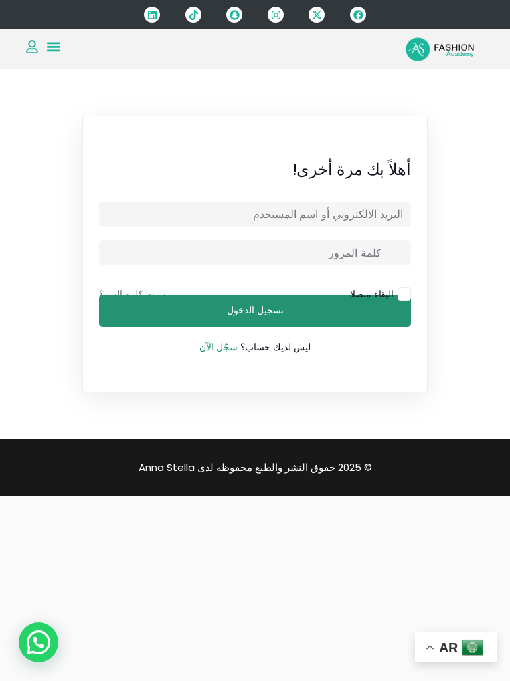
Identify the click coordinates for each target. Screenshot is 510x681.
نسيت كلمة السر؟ (134, 294)
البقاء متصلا (372, 293)
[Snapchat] (234, 15)
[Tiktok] (193, 15)
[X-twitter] (317, 15)
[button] (53, 46)
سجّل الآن (218, 347)
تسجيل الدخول (255, 310)
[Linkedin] (152, 15)
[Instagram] (276, 15)
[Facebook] (358, 15)
